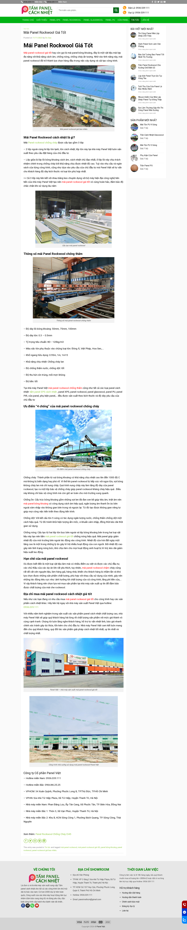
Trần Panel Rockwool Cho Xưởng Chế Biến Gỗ (149, 66)
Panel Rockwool (72, 20)
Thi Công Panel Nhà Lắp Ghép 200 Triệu (148, 34)
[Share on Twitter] (30, 841)
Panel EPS (55, 20)
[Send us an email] (161, 2)
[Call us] (32, 905)
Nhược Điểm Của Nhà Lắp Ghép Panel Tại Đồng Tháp (150, 98)
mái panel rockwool (69, 847)
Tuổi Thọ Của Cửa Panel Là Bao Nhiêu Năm (150, 87)
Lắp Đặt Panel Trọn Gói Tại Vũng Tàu (150, 77)
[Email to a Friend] (35, 841)
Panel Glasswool (93, 20)
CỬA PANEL (123, 20)
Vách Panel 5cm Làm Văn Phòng (149, 45)
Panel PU (110, 20)
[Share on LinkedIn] (44, 841)
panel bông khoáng (109, 847)
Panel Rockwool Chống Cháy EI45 (53, 834)
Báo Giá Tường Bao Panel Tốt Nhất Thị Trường (151, 55)
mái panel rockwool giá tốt (59, 536)
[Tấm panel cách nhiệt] (37, 10)
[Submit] (116, 10)
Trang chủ (28, 20)
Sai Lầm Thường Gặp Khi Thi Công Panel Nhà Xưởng (150, 109)
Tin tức (135, 20)
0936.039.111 (28, 2)
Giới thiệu (41, 20)
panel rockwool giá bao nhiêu (44, 850)
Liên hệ (145, 20)
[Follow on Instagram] (155, 2)
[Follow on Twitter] (158, 2)
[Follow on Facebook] (152, 2)
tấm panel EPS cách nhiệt (43, 391)
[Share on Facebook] (26, 841)
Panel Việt (101, 927)
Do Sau (48, 38)
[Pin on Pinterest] (40, 841)
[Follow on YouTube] (165, 2)
